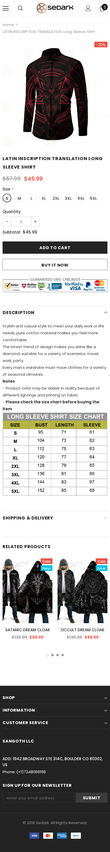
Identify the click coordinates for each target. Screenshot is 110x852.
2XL (56, 198)
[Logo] (55, 8)
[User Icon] (88, 8)
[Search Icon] (20, 8)
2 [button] (52, 655)
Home (8, 24)
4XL (80, 198)
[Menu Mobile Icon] (6, 8)
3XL (68, 198)
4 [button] (62, 655)
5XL (93, 198)
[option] (55, 94)
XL (44, 198)
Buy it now (55, 265)
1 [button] (47, 655)
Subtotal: (12, 232)
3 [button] (57, 655)
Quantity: (12, 211)
